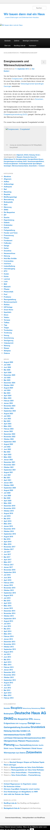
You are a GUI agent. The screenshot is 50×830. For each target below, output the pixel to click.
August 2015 (8, 595)
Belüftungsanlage (10, 197)
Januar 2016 (8, 585)
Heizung (32, 155)
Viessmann (26, 748)
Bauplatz (7, 194)
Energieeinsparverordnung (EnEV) (16, 114)
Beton (43, 708)
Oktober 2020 (9, 485)
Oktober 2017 (9, 549)
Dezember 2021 (9, 462)
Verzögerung (8, 340)
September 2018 (10, 534)
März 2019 (7, 523)
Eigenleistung (9, 220)
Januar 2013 (8, 670)
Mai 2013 (7, 659)
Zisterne (7, 353)
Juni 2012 (7, 687)
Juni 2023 (7, 418)
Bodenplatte (8, 202)
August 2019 (8, 513)
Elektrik (6, 222)
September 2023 (10, 411)
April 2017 (7, 559)
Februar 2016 (8, 582)
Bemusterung (9, 199)
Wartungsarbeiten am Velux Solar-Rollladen (27, 767)
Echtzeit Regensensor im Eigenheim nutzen (20, 784)
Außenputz (8, 186)
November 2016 (9, 570)
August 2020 (8, 490)
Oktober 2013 (9, 646)
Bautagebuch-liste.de (12, 808)
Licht (6, 281)
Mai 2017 (7, 557)
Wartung (7, 345)
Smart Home (8, 309)
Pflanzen (21, 740)
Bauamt (19, 157)
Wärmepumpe (10, 752)
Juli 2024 (7, 390)
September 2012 (10, 680)
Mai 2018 (7, 539)
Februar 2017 (8, 564)
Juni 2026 (7, 367)
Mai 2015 (7, 600)
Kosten (6, 274)
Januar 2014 (8, 639)
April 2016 (7, 580)
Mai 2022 (7, 452)
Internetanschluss (11, 734)
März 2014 (7, 634)
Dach (6, 204)
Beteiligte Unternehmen (30, 41)
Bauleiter (7, 708)
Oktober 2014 (9, 616)
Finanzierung (9, 235)
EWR (16, 723)
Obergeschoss (10, 740)
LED (28, 734)
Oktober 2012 (9, 677)
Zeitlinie (16, 41)
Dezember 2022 (9, 434)
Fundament (8, 240)
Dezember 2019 (9, 505)
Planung (9, 745)
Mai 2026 (7, 370)
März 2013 (7, 664)
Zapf (17, 753)
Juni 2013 (7, 657)
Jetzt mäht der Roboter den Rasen (16, 794)
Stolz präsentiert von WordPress (33, 817)
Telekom (11, 748)
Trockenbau (8, 330)
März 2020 (7, 503)
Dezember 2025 (9, 375)
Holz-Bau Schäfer (10, 258)
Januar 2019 (8, 526)
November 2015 (9, 587)
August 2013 (8, 652)
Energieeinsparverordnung (13, 161)
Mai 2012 (7, 690)
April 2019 (7, 521)
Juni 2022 (7, 449)
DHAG (26, 155)
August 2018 (8, 536)
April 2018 (7, 541)
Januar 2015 (8, 608)
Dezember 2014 (9, 611)
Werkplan (7, 350)
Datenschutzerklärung (13, 817)
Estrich (6, 227)
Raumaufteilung (26, 745)
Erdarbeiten (8, 225)
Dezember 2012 (9, 672)
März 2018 (7, 544)
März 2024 (7, 398)
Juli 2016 (7, 575)
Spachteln (7, 312)
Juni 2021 (7, 475)
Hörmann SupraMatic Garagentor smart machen (22, 789)
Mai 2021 (7, 477)
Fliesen (6, 238)
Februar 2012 (8, 698)
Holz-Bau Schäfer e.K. (21, 731)
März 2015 (7, 605)
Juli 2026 (7, 364)
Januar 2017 (8, 567)
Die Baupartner (9, 212)
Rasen (17, 745)
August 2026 (8, 362)
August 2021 (8, 472)
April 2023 (7, 423)
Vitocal (33, 748)
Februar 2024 (8, 400)
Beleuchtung (27, 708)
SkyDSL (41, 745)
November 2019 (9, 508)
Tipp (5, 325)
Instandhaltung (9, 266)
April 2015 (7, 603)
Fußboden (7, 243)
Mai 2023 (7, 421)
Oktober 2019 (9, 511)
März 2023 (7, 426)
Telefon (6, 317)
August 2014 (8, 621)
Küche (6, 276)
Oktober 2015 (9, 590)
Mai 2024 (7, 393)
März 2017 (7, 562)
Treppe (6, 327)
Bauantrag (7, 192)
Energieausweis (17, 78)
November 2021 (9, 464)
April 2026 (7, 372)
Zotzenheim (39, 99)
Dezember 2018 (9, 529)
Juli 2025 (7, 377)
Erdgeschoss (9, 723)
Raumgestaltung (10, 299)
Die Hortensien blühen (12, 786)
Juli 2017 (7, 552)
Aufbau (6, 181)
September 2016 (10, 572)
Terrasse (7, 320)
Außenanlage (9, 184)
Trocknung (8, 332)
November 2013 (9, 644)
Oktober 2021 (9, 467)
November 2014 (9, 613)
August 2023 (8, 413)
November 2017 (9, 546)
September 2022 (10, 441)
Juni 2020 (7, 495)
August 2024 (8, 388)
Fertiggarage (23, 723)
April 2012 (7, 693)
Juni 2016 (7, 577)
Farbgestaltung (9, 230)
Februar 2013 (8, 667)
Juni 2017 (7, 554)
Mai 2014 (7, 629)
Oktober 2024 (9, 385)
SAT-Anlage (8, 307)
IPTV (5, 271)
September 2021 (10, 470)
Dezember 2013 (9, 641)
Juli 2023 (7, 416)
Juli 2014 (7, 623)
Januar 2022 (8, 459)
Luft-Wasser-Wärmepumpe (14, 738)
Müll (5, 284)
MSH (43, 738)
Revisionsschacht (10, 302)
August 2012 (8, 682)
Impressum (32, 45)
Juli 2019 (7, 516)
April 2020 (7, 500)
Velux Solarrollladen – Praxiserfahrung (25, 772)
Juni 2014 (7, 626)
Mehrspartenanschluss (32, 738)
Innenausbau (8, 261)
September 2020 (10, 488)
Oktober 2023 (9, 408)
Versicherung (9, 338)
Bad (5, 189)
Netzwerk (7, 286)
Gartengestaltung (12, 727)
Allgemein (19, 155)
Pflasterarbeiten (32, 741)
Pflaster (6, 289)
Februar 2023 (8, 429)
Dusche (6, 217)
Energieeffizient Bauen (35, 159)
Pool (5, 294)
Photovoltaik (8, 291)
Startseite (7, 41)
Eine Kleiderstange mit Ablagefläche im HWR (21, 791)
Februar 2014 (8, 636)
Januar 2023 (8, 431)
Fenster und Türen (11, 233)
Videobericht (8, 343)
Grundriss (7, 250)
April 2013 (7, 662)
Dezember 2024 (9, 382)
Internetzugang (9, 268)
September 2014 (10, 618)
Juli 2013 (7, 654)
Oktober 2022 (9, 439)
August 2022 (8, 444)
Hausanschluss (9, 253)
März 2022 (7, 457)
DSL (31, 718)
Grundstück (38, 727)
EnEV (25, 161)
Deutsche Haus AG (29, 157)
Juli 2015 (7, 598)
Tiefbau (6, 322)
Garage (6, 245)
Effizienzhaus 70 (9, 159)
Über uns (7, 45)
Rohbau (7, 304)
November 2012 (9, 675)
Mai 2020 (7, 498)
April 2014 (7, 631)
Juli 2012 (7, 685)
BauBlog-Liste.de (19, 45)
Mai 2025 (7, 380)
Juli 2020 (7, 493)
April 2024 (7, 395)
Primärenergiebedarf (11, 163)
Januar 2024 (8, 403)
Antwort (41, 166)
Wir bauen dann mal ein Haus (24, 14)
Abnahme (7, 176)
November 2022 (9, 436)
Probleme (7, 297)
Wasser (6, 348)
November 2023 (9, 406)
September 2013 (10, 649)
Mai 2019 (7, 518)
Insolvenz (7, 263)
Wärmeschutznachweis (20, 166)
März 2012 (7, 695)
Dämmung (8, 207)
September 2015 (10, 593)
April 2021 (7, 480)
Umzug (6, 335)
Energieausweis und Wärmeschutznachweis (18, 63)
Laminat (7, 279)
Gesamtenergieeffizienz (36, 161)
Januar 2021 (8, 482)
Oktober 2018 (9, 531)
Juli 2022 (7, 447)
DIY (5, 215)
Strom (37, 155)
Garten (6, 248)
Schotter (35, 745)
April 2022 (7, 454)
